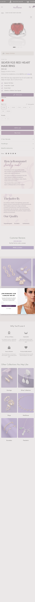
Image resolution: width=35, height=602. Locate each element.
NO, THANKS (9, 308)
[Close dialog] (34, 289)
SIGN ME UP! (8, 305)
